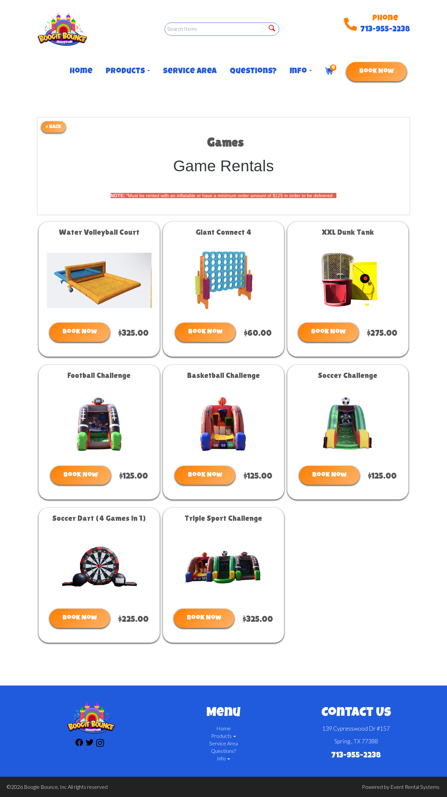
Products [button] (126, 72)
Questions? (253, 72)
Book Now (376, 71)
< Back (53, 127)
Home (81, 72)
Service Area (190, 72)
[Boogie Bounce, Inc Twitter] (90, 743)
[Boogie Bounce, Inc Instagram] (100, 743)
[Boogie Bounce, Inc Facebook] (79, 743)
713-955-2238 (385, 30)
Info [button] (299, 72)
